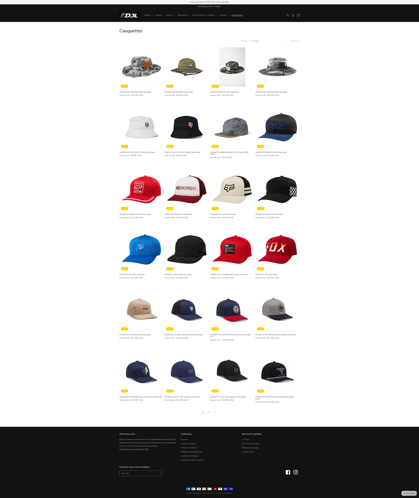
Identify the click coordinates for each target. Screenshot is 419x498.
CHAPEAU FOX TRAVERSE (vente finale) (179, 92)
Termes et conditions (189, 448)
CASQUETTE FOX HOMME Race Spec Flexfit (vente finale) (275, 335)
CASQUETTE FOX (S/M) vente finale (132, 274)
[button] (287, 15)
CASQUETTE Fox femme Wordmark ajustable (135, 335)
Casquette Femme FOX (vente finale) (223, 214)
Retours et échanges (250, 448)
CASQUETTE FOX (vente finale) (266, 274)
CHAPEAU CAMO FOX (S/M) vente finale (224, 92)
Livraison (245, 439)
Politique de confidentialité (191, 452)
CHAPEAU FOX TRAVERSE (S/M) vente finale (135, 92)
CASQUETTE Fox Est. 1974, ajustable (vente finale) (182, 397)
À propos (184, 439)
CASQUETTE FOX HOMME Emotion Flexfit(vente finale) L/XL (140, 397)
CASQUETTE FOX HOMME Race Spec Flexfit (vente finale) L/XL (230, 335)
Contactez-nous (248, 452)
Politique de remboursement (192, 460)
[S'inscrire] (160, 473)
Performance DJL (197, 493)
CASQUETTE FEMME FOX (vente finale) (178, 214)
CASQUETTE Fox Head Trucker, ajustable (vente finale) (184, 335)
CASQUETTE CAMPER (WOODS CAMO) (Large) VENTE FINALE (229, 153)
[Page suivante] (216, 412)
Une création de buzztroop (224, 493)
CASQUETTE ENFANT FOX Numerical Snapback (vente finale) (274, 398)
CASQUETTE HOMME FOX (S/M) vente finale (271, 152)
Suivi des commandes (250, 443)
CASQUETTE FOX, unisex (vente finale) (178, 274)
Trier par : (244, 41)
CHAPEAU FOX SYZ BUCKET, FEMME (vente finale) (137, 152)
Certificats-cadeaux (188, 443)
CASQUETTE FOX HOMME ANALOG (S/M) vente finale (229, 274)
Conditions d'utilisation (190, 456)
